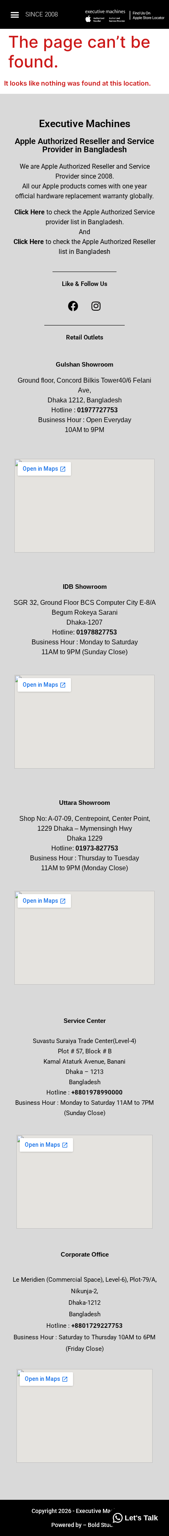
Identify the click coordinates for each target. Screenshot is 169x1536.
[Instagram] (96, 305)
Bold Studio (103, 1525)
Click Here (29, 212)
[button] (14, 14)
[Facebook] (73, 305)
